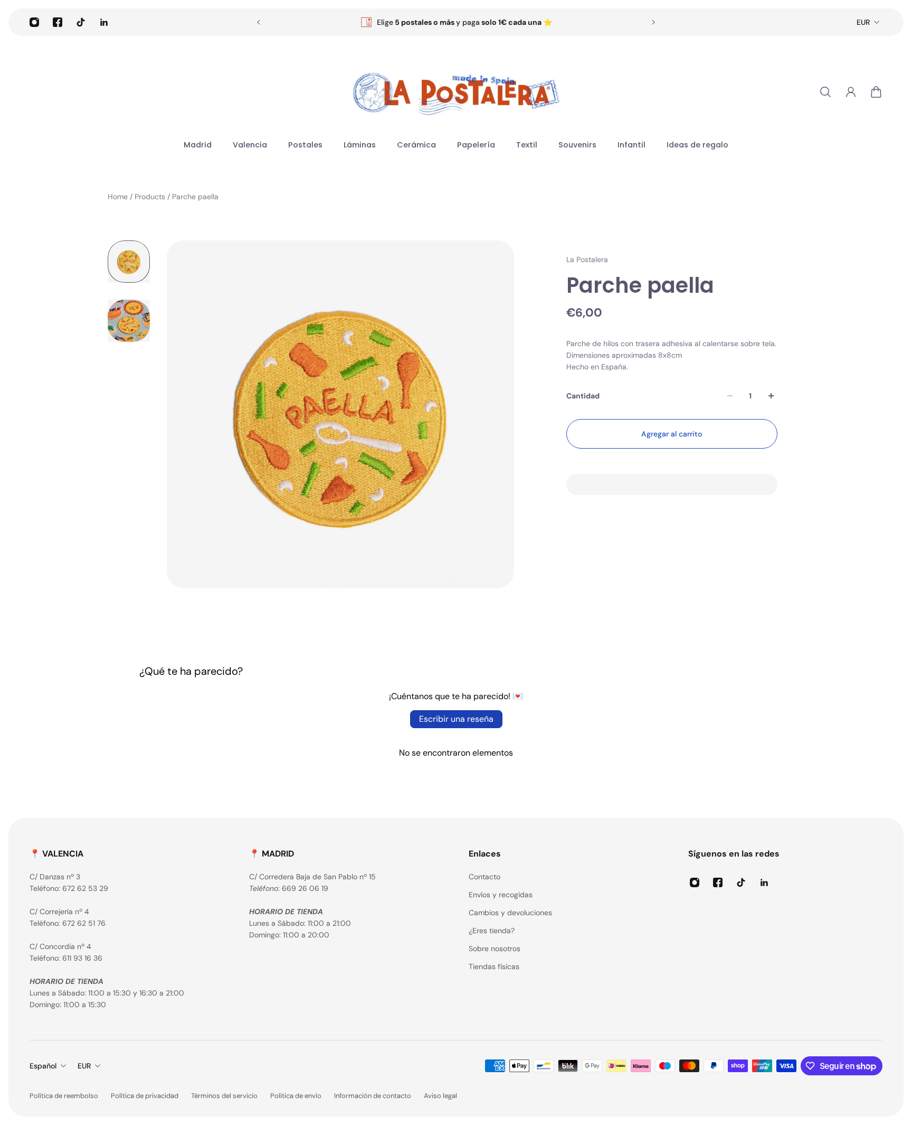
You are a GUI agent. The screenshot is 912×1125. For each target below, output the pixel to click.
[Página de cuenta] (850, 92)
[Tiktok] (80, 22)
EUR (863, 22)
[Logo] (456, 92)
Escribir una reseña (456, 718)
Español (43, 1066)
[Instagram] (34, 22)
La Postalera (587, 259)
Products (151, 196)
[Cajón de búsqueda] (825, 92)
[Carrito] (876, 92)
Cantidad (583, 396)
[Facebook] (57, 22)
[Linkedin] (104, 22)
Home (119, 196)
